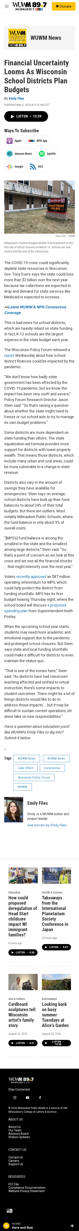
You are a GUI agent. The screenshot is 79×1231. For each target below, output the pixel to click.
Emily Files (16, 98)
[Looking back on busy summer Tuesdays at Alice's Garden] (56, 982)
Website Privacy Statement (26, 1191)
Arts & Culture (16, 999)
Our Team (15, 1130)
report (9, 355)
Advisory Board (18, 1133)
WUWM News (46, 37)
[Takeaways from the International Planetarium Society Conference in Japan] (56, 875)
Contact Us (15, 1157)
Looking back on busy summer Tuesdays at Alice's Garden (55, 1015)
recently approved (31, 576)
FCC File (13, 1184)
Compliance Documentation (27, 1187)
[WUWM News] (17, 38)
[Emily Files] (13, 809)
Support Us (15, 1164)
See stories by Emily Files (47, 825)
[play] (6, 1226)
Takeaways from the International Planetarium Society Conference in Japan (55, 913)
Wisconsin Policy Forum (34, 777)
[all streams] (73, 1225)
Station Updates (19, 1137)
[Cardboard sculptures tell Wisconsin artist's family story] (23, 982)
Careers (13, 1160)
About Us (14, 1127)
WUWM (22, 787)
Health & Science (52, 892)
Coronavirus (52, 768)
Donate (65, 6)
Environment (49, 999)
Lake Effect (25, 768)
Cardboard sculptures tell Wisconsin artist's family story (22, 1015)
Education (14, 892)
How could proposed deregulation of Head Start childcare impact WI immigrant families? (22, 916)
